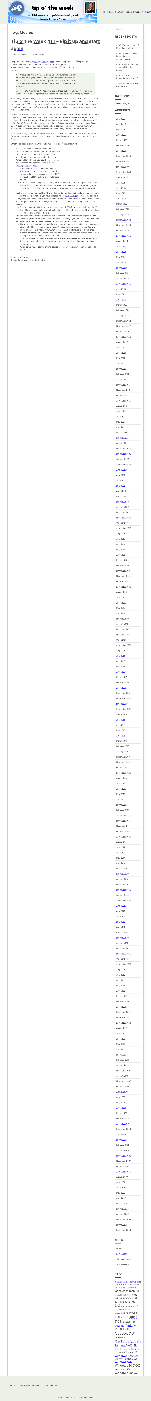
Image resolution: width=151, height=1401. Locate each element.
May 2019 (120, 549)
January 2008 (122, 1150)
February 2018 (122, 618)
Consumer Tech (128, 1290)
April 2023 (121, 299)
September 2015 (123, 773)
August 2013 (122, 905)
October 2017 (122, 640)
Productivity (128, 1341)
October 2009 (122, 1086)
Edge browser (129, 1298)
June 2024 (121, 251)
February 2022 (122, 374)
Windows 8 (123, 1361)
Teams (131, 1352)
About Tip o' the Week (113, 12)
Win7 (121, 1359)
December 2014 (123, 820)
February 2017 (122, 682)
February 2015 (122, 810)
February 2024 (122, 273)
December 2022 (123, 321)
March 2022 (121, 368)
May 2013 (120, 921)
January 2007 (122, 1214)
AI (117, 1282)
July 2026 (120, 119)
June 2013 (121, 916)
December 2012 (123, 948)
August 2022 (122, 342)
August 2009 (122, 1092)
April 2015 (120, 799)
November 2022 (123, 326)
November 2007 (123, 1161)
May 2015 (120, 794)
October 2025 (122, 166)
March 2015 (121, 804)
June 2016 (121, 725)
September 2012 (123, 964)
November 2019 (123, 517)
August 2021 (122, 406)
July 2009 (120, 1097)
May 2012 (120, 985)
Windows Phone (126, 1372)
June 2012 (121, 980)
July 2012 (120, 975)
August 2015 (122, 778)
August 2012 (122, 969)
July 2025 (120, 182)
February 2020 (122, 501)
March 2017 (121, 677)
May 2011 (120, 1044)
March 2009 (121, 1113)
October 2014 (122, 831)
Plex (48, 182)
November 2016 (123, 698)
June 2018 (121, 602)
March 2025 (121, 204)
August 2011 (121, 1028)
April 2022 (121, 363)
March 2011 (121, 1054)
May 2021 (120, 422)
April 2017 (120, 672)
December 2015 (123, 757)
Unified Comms (124, 1355)
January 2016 (122, 751)
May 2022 (120, 358)
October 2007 (122, 1166)
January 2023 (122, 315)
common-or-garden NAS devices (30, 154)
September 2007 (123, 1171)
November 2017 (123, 634)
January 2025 (122, 214)
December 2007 (123, 1155)
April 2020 (121, 491)
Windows (24, 257)
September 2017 (123, 645)
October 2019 (122, 523)
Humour (132, 1306)
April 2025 (121, 198)
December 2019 (123, 512)
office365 (129, 1322)
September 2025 (123, 172)
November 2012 (123, 953)
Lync (130, 1309)
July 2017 (120, 656)
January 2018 (122, 624)
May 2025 (120, 193)
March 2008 (121, 1139)
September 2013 (123, 900)
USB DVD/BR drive (71, 196)
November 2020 (123, 454)
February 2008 (122, 1145)
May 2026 (120, 129)
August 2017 (121, 650)
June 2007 (121, 1187)
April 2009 (121, 1108)
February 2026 (122, 145)
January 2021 (122, 443)
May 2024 (120, 257)
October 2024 (122, 230)
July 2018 (120, 597)
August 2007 (122, 1177)
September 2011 (123, 1022)
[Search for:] (128, 29)
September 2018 (123, 586)
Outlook (126, 1333)
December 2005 (123, 1230)
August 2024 (122, 241)
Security (126, 1349)
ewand (42, 54)
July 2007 (120, 1182)
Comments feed (123, 1259)
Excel (118, 1302)
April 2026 (121, 135)
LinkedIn (122, 1309)
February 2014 (122, 874)
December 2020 (123, 448)
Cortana (127, 1295)
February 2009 (122, 1118)
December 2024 (123, 220)
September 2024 (123, 236)
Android (124, 1282)
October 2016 (122, 703)
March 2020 (121, 496)
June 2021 (121, 416)
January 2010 (122, 1076)
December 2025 (123, 156)
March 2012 (121, 996)
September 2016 (123, 709)
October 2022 (122, 331)
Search (118, 1349)
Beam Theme (88, 1397)
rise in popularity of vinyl (43, 61)
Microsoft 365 (121, 1313)
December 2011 (123, 1012)
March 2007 (121, 1203)
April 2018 (120, 613)
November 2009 (123, 1081)
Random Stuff (126, 1345)
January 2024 (122, 278)
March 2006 (121, 1225)
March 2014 (121, 868)
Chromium (132, 1288)
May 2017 (120, 666)
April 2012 (120, 991)
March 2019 (121, 560)
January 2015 (122, 815)
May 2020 (120, 485)
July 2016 (120, 719)
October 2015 (122, 767)
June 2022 (121, 353)
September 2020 (123, 464)
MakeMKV (20, 204)
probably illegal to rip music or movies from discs (65, 120)
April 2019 (120, 555)
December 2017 (123, 629)
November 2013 (123, 890)
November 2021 (123, 390)
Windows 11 (123, 1369)
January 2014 (122, 879)
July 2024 (120, 246)
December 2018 (123, 571)
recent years (60, 64)
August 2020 (122, 469)
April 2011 (120, 1049)
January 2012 (122, 1007)
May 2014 (120, 858)
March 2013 (121, 932)
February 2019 (122, 565)
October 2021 (122, 395)
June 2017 (120, 661)
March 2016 (121, 741)
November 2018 (123, 576)
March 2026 (121, 140)
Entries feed (121, 1253)
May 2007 (120, 1193)
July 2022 (120, 347)
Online (126, 1329)
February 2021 (122, 438)
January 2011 (122, 1065)
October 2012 (122, 959)
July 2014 (120, 847)
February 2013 (122, 937)
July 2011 (120, 1033)
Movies (41, 260)
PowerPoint (120, 1337)
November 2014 (123, 826)
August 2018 (122, 592)
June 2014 (121, 852)
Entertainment (24, 260)
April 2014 (120, 863)
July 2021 (120, 411)
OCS (124, 1317)
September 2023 (123, 283)
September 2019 (123, 528)
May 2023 (120, 294)
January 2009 (122, 1124)
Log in (119, 1248)
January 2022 (122, 379)
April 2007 (121, 1198)
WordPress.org (122, 1264)
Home (124, 1306)
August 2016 (122, 714)
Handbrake (39, 224)
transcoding (30, 238)
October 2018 (122, 581)
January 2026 (122, 150)
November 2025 (123, 161)
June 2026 (121, 124)
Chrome (122, 1288)
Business (125, 1284)
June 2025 (121, 188)
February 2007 (122, 1209)
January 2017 (122, 687)
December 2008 (123, 1129)
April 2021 (120, 427)
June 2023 (121, 289)
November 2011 (123, 1017)
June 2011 (120, 1038)
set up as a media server (45, 171)
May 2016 (120, 730)
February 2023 (122, 310)
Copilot (118, 1295)
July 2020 (120, 475)
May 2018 (120, 608)
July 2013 (120, 911)
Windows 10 (127, 1365)
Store (122, 1352)
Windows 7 (131, 1359)
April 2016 (120, 735)
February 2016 (122, 746)
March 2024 (121, 267)
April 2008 (121, 1134)
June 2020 (121, 480)
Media (34, 260)
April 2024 (121, 262)
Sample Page (51, 1385)
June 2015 (121, 789)
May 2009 (120, 1102)
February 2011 (122, 1060)
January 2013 (122, 943)
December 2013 (123, 884)
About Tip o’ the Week (30, 1385)
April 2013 (120, 927)
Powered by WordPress (66, 1397)
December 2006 (123, 1219)
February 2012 (122, 1001)
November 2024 (123, 225)
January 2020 (122, 507)
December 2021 (123, 384)
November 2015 (123, 762)
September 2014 (123, 836)
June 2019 (121, 544)
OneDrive (120, 1326)
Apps (132, 1282)
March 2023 (121, 305)
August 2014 (122, 842)
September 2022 (123, 337)
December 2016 (123, 693)
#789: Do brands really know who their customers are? (126, 56)
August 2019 (122, 533)
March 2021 (121, 432)
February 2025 (122, 209)
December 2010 (123, 1070)
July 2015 (120, 783)
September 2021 (123, 400)
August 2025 (122, 177)
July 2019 (120, 539)
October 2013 (122, 895)
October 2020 (122, 459)
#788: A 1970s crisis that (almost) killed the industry (127, 67)
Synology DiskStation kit (27, 165)
